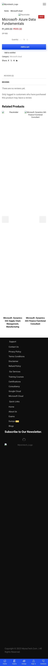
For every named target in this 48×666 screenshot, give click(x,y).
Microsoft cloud (16, 11)
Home (6, 11)
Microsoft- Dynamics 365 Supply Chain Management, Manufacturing (12, 322)
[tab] (9, 75)
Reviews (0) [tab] (9, 76)
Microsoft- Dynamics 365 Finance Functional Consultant (35, 321)
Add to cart (25, 47)
